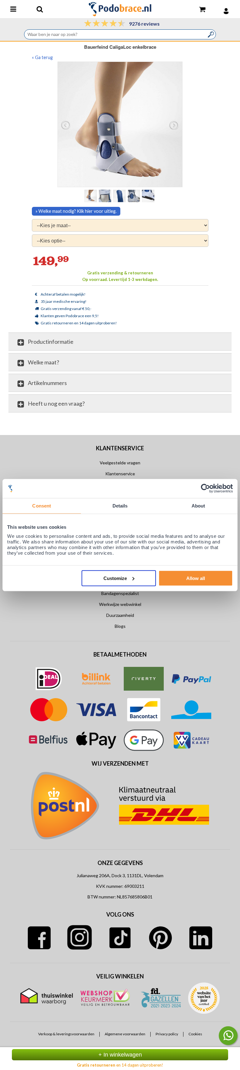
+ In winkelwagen (120, 1055)
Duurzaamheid (120, 615)
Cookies (195, 1034)
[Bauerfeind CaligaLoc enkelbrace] (120, 124)
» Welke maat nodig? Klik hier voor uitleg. (76, 211)
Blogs (120, 626)
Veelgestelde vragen (120, 462)
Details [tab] (120, 505)
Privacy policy (167, 1034)
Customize (115, 578)
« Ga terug (42, 57)
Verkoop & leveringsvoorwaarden (66, 1034)
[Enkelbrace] (105, 195)
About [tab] (198, 505)
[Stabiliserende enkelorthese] (134, 195)
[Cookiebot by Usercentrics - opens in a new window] (205, 488)
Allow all (195, 578)
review (202, 426)
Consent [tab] (41, 505)
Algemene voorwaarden (125, 1034)
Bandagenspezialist (120, 593)
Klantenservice (120, 473)
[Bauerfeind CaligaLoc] (120, 195)
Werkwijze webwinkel (120, 604)
